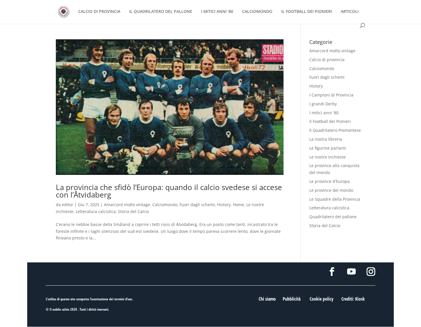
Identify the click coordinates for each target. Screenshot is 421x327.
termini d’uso (123, 299)
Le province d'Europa (329, 181)
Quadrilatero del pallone (333, 216)
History (224, 204)
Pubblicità (291, 299)
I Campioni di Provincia (331, 95)
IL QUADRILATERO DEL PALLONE (160, 11)
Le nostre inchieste (327, 157)
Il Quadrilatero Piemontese (335, 130)
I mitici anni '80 (324, 112)
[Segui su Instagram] (370, 271)
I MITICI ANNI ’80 (217, 11)
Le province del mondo (331, 190)
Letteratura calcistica (96, 211)
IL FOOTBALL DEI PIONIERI (306, 11)
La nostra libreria (325, 139)
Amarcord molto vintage (127, 204)
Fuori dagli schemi (197, 204)
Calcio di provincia (327, 59)
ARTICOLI (350, 11)
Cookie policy (321, 299)
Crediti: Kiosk (353, 299)
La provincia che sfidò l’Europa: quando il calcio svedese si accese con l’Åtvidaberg (169, 191)
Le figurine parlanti (327, 148)
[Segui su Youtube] (351, 271)
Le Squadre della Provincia (334, 199)
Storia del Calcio (133, 211)
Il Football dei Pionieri (330, 121)
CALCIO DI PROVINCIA (99, 11)
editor (67, 204)
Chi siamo (267, 299)
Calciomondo (164, 204)
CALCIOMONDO (257, 11)
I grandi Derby (323, 104)
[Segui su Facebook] (332, 271)
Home (238, 204)
